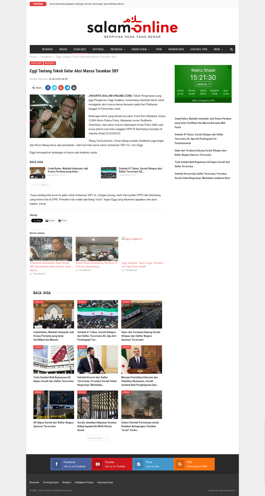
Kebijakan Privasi (84, 482)
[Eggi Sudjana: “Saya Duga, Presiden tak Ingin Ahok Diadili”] (143, 249)
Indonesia (117, 49)
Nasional (50, 63)
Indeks (63, 49)
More (217, 49)
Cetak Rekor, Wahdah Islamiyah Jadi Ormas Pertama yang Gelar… (68, 170)
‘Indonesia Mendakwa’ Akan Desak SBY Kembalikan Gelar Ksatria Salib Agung (50, 266)
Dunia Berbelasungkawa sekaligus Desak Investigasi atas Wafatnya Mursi (87, 4)
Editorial (98, 49)
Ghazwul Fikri (198, 49)
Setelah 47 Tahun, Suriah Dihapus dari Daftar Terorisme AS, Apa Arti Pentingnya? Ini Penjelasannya (199, 139)
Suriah (82, 302)
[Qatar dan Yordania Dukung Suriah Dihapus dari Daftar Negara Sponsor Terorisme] (141, 314)
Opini (159, 49)
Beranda (47, 49)
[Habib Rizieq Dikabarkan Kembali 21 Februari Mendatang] (97, 249)
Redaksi (66, 482)
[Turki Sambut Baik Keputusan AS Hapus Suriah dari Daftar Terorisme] (53, 359)
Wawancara (176, 49)
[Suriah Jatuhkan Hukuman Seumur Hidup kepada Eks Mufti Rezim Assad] (97, 404)
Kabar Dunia (139, 49)
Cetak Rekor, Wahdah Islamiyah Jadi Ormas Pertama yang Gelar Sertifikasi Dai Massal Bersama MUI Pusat (203, 123)
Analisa (39, 302)
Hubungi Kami (105, 482)
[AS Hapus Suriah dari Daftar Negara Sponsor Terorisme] (53, 404)
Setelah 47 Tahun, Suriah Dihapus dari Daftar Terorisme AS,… (140, 170)
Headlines (80, 49)
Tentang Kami (51, 482)
